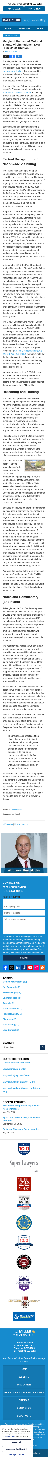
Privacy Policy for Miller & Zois (24, 1392)
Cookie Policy (30, 1358)
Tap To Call (13, 9)
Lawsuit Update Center (14, 1069)
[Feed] (42, 967)
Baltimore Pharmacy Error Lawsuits (21, 1129)
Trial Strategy (11, 1024)
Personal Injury (12, 992)
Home (8, 28)
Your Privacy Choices (13, 1358)
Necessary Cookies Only (17, 1449)
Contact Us (24, 28)
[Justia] (24, 967)
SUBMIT (24, 958)
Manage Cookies (16, 1454)
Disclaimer (24, 1385)
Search (42, 1047)
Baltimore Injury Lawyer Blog (24, 20)
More (40, 28)
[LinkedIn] (18, 967)
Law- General (11, 1030)
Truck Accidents (12, 1008)
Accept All (16, 1442)
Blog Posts (24, 1416)
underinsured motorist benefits (17, 92)
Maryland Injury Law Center (16, 1075)
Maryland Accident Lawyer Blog (19, 1082)
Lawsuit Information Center (16, 1062)
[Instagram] (36, 967)
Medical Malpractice (15, 982)
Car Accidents (16, 810)
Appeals (8, 1003)
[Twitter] (11, 967)
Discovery (9, 1019)
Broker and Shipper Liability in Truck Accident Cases (21, 1107)
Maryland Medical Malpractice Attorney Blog (22, 1090)
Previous (8, 824)
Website (24, 1377)
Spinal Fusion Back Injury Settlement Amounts (21, 1119)
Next (25, 824)
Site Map (24, 1400)
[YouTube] (30, 967)
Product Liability (12, 1014)
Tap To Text (34, 9)
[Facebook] (5, 967)
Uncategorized (12, 998)
